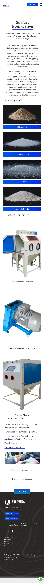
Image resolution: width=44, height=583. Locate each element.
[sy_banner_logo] (6, 2)
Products (8, 537)
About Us (8, 543)
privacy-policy (9, 559)
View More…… (11, 443)
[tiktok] (9, 531)
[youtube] (12, 531)
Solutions (8, 545)
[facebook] (5, 531)
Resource (8, 541)
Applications (8, 539)
